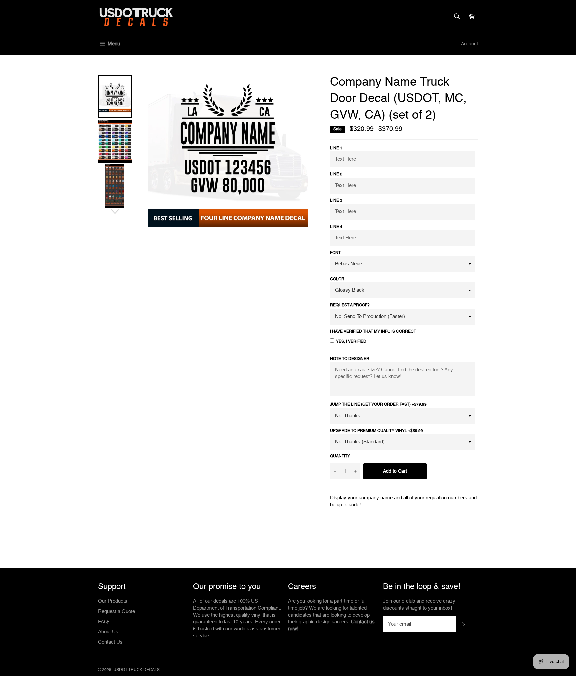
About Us (108, 631)
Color (337, 279)
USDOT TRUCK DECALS (136, 670)
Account (469, 44)
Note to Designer (349, 359)
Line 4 (336, 227)
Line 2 (336, 174)
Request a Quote (116, 611)
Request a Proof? (350, 305)
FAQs (104, 621)
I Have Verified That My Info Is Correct (373, 332)
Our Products (112, 601)
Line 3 (336, 201)
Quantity (340, 456)
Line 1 (336, 148)
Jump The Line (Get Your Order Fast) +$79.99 (378, 405)
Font (335, 253)
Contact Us (110, 642)
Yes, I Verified (351, 342)
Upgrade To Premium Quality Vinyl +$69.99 (376, 431)
